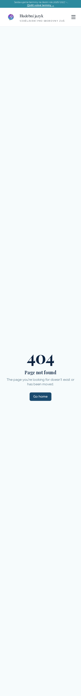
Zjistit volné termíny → (40, 5)
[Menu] (73, 17)
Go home (40, 396)
